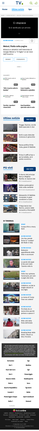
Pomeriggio (28, 374)
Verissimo (10, 361)
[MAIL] (36, 3)
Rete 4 (10, 383)
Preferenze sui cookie (17, 421)
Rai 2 (10, 374)
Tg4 (28, 361)
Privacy (22, 419)
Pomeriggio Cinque (10, 397)
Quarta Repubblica (10, 388)
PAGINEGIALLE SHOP (29, 413)
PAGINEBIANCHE (13, 415)
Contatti (12, 406)
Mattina (28, 365)
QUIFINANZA (12, 417)
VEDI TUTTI (29, 119)
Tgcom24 (28, 388)
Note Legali (15, 419)
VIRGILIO (11, 413)
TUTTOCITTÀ (22, 415)
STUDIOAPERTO (20, 59)
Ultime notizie (18, 9)
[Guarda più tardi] (32, 41)
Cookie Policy (30, 419)
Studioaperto (28, 379)
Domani (28, 401)
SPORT (23, 224)
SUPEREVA (27, 417)
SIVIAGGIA (33, 415)
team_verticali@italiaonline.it (14, 353)
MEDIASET (8, 59)
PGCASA (5, 415)
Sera (28, 383)
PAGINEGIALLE (19, 413)
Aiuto (26, 421)
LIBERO (6, 413)
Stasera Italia (10, 379)
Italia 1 (10, 401)
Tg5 (28, 370)
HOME (2, 15)
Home (4, 9)
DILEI (27, 415)
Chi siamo (7, 419)
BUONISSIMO (19, 417)
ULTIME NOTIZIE (10, 15)
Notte (28, 392)
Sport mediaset (28, 397)
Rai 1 (10, 365)
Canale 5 (11, 392)
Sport (30, 9)
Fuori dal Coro (10, 370)
